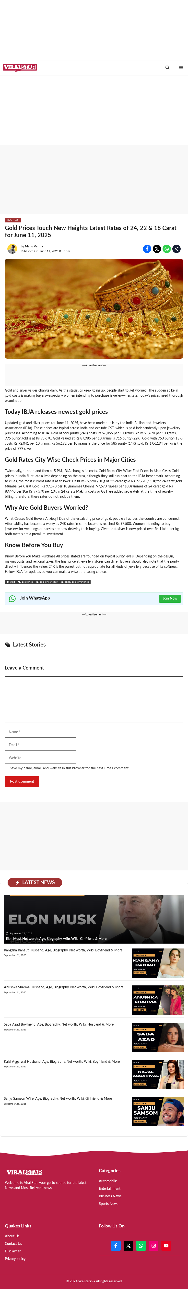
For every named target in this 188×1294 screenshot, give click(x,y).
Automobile (108, 1181)
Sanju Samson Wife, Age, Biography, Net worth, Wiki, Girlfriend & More (58, 1098)
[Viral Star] (19, 68)
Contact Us (13, 1244)
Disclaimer (13, 1251)
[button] (167, 68)
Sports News (108, 1204)
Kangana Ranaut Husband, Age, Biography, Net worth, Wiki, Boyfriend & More (63, 950)
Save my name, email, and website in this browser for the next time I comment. (69, 768)
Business (12, 220)
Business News (110, 1196)
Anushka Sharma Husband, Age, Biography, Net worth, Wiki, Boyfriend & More (63, 987)
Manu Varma (34, 246)
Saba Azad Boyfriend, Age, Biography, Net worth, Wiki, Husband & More (59, 1024)
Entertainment (109, 1188)
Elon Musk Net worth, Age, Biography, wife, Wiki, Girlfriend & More (56, 939)
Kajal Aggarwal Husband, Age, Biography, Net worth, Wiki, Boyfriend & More (62, 1061)
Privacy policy (15, 1259)
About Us (12, 1236)
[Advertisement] (94, 179)
